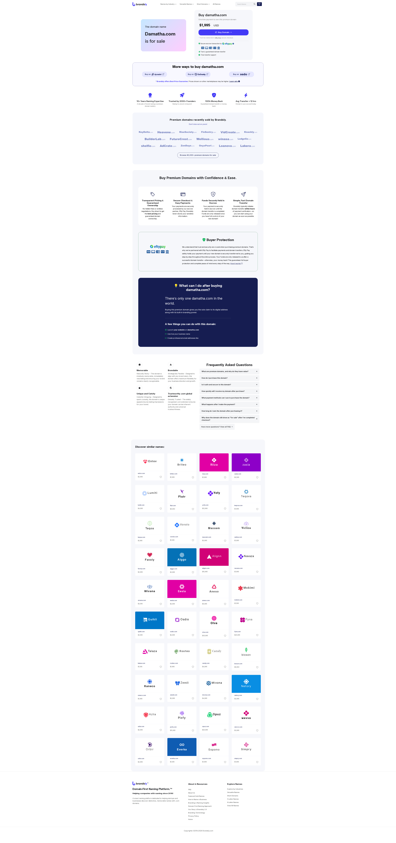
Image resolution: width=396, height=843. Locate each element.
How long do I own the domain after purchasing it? (222, 411)
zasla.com (237, 474)
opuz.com (205, 726)
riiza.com (205, 474)
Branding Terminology (196, 813)
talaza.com (141, 663)
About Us (191, 793)
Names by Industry (167, 4)
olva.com (205, 632)
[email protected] (206, 338)
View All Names (233, 805)
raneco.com (142, 695)
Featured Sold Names (196, 796)
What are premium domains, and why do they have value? (225, 371)
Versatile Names (186, 4)
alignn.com (205, 568)
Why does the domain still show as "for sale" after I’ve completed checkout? (228, 419)
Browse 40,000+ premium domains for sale (198, 155)
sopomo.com (206, 758)
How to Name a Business (197, 799)
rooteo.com (174, 663)
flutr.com (173, 505)
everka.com (174, 758)
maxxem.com (206, 537)
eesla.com (173, 600)
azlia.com (141, 726)
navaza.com (238, 568)
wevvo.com (238, 727)
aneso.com (206, 600)
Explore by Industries (235, 789)
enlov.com (141, 473)
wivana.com (142, 600)
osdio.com (173, 631)
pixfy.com (173, 727)
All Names (216, 4)
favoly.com (141, 569)
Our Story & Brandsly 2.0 (197, 809)
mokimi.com (238, 600)
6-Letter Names (233, 802)
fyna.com (237, 631)
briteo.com (173, 474)
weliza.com (238, 537)
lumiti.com (141, 505)
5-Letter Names (233, 799)
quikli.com (141, 631)
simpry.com (238, 758)
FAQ (189, 789)
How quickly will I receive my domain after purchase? (223, 391)
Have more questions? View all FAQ (216, 427)
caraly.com (205, 663)
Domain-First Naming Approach (200, 806)
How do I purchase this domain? (214, 378)
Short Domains (202, 4)
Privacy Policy (193, 816)
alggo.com (173, 569)
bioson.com (238, 664)
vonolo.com (174, 537)
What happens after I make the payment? (218, 404)
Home (190, 819)
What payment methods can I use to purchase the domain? (225, 398)
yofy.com (205, 505)
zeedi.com (173, 695)
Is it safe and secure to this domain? (216, 385)
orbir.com (141, 758)
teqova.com (238, 505)
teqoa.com (141, 537)
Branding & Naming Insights (198, 803)
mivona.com (206, 695)
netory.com (238, 695)
